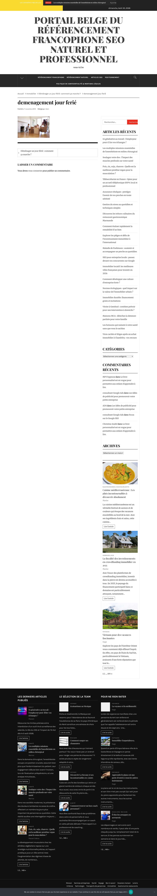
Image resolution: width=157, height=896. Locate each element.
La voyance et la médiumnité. (124, 706)
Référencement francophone (51, 77)
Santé (31, 743)
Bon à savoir (110, 883)
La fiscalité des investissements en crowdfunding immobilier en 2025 (119, 562)
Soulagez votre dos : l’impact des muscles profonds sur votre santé (113, 3)
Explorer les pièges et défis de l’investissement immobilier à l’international (116, 239)
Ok (131, 892)
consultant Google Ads (113, 393)
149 (23, 870)
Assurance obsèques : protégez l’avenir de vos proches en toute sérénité (117, 195)
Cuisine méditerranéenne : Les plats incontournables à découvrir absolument (119, 493)
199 (109, 674)
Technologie (79, 886)
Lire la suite (65, 733)
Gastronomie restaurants (116, 487)
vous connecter (35, 171)
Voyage (106, 632)
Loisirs (135, 883)
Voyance (115, 703)
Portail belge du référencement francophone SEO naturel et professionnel (78, 39)
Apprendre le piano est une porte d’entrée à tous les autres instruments (125, 778)
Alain (47, 109)
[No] (154, 893)
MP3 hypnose (109, 377)
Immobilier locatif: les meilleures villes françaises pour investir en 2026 (118, 270)
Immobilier (108, 555)
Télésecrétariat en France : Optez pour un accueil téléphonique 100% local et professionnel (120, 182)
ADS (105, 405)
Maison (73, 738)
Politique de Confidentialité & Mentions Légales (78, 84)
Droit (31, 707)
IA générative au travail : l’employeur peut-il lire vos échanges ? (40, 712)
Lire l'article (109, 526)
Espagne (116, 738)
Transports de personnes (95, 886)
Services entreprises (82, 883)
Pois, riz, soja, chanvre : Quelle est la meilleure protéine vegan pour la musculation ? (119, 170)
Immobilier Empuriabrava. (123, 740)
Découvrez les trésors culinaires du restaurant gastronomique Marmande (119, 217)
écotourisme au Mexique (80, 706)
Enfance (116, 772)
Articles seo (96, 77)
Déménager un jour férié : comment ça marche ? (37, 153)
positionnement (112, 77)
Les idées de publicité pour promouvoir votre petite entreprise (120, 396)
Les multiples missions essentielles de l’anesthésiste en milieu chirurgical (42, 749)
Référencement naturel (77, 77)
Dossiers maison (120, 812)
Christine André (110, 424)
